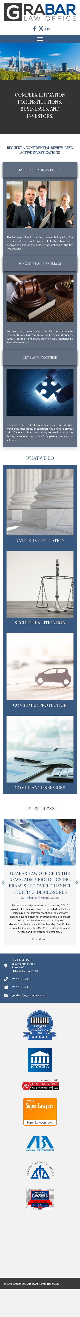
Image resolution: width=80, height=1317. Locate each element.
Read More (40, 967)
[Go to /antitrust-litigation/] (40, 534)
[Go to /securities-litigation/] (40, 616)
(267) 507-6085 (20, 1006)
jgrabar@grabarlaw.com (29, 1023)
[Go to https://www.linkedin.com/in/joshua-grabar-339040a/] (47, 28)
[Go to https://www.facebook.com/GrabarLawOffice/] (34, 28)
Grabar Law (32, 925)
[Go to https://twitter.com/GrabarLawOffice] (41, 28)
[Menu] (40, 39)
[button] (3, 910)
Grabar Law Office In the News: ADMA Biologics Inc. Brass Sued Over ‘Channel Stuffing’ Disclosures (40, 910)
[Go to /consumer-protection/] (40, 698)
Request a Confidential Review (35, 175)
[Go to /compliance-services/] (40, 781)
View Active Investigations (46, 177)
